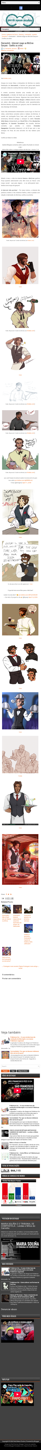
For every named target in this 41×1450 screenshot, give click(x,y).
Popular (5, 1071)
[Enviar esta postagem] (2, 898)
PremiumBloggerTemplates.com (13, 1446)
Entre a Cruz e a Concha (18, 1142)
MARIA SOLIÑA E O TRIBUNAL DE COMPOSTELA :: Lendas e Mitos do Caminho (18, 1225)
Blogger (36, 1441)
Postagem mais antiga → (31, 966)
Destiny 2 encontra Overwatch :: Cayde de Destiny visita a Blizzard (28, 939)
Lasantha (33, 1444)
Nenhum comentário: (7, 50)
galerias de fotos (12, 34)
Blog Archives (22, 1071)
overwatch (28, 34)
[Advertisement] (20, 1359)
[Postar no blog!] (8, 898)
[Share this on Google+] (11, 894)
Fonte (20, 287)
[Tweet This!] (8, 894)
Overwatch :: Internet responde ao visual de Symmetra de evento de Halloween (17, 921)
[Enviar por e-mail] (6, 898)
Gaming (21, 34)
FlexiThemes (14, 1444)
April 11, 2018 (27, 483)
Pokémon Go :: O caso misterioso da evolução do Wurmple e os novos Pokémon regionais (22, 1039)
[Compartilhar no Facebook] (12, 898)
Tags (13, 1071)
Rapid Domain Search (30, 1446)
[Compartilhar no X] (10, 898)
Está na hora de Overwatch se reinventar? (6, 959)
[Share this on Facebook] (6, 894)
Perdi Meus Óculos (19, 1441)
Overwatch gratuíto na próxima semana (27, 918)
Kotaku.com (7, 78)
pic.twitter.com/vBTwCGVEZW (28, 595)
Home (4, 34)
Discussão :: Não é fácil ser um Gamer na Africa (6, 918)
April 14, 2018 (33, 597)
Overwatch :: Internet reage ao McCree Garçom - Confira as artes (17, 44)
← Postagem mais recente (10, 966)
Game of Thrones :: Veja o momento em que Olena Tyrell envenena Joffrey (24, 1296)
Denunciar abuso (9, 1309)
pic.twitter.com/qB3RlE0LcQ (23, 480)
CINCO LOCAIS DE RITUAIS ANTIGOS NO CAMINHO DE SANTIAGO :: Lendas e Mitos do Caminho (24, 1132)
